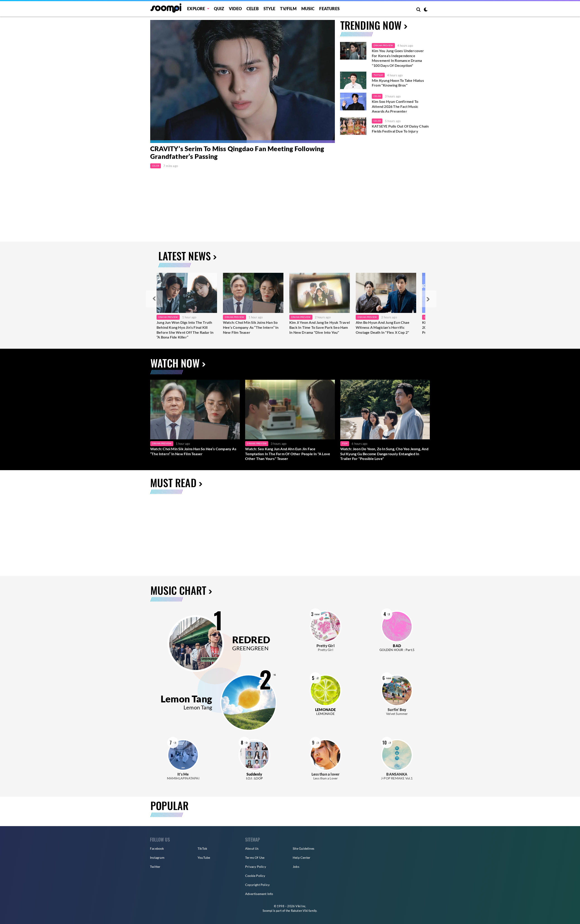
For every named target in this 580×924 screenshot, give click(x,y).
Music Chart (178, 590)
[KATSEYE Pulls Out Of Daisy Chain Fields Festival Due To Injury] (353, 126)
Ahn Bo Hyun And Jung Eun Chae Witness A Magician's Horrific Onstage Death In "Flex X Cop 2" (382, 327)
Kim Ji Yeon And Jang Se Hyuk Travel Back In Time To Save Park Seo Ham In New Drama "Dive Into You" (319, 327)
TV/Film (378, 75)
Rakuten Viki (299, 910)
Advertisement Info (259, 894)
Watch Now (175, 362)
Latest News (184, 255)
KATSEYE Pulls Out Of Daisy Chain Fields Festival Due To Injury (400, 128)
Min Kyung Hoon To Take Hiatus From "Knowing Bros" (398, 82)
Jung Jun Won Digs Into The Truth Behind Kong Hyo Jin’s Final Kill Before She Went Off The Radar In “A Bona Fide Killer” (185, 329)
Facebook (157, 848)
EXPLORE (196, 8)
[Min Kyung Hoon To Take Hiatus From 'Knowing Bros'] (353, 80)
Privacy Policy (255, 866)
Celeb (252, 8)
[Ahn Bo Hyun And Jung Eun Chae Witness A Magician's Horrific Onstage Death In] (386, 293)
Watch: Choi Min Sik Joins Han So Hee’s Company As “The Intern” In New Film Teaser (250, 327)
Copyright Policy (257, 885)
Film (345, 443)
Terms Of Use (254, 857)
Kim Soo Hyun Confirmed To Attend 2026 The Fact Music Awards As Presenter (395, 106)
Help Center (301, 857)
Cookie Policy (255, 876)
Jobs (296, 866)
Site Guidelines (303, 848)
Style (269, 8)
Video (235, 8)
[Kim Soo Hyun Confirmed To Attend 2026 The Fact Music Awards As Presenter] (353, 101)
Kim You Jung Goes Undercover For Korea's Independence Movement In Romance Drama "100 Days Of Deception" (398, 58)
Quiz (219, 8)
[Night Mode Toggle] (426, 10)
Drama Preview (383, 45)
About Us (252, 848)
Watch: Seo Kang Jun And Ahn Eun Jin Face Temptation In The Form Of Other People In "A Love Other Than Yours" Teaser (287, 454)
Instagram (157, 857)
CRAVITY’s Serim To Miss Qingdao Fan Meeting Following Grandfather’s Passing (237, 152)
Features (329, 8)
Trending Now (370, 25)
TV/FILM (288, 8)
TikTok (202, 848)
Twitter (155, 866)
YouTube (204, 857)
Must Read (173, 482)
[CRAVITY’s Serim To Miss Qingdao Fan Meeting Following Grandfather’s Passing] (242, 81)
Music (308, 8)
